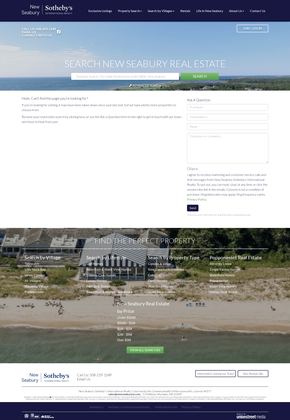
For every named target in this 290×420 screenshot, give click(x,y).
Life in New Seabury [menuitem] (209, 11)
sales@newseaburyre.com (124, 394)
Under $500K (126, 317)
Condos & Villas (159, 264)
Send (193, 208)
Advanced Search (147, 85)
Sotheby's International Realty (129, 407)
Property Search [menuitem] (129, 11)
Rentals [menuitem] (185, 11)
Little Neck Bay (35, 269)
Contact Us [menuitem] (257, 11)
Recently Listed (220, 264)
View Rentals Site (253, 373)
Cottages (154, 275)
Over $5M (124, 340)
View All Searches (145, 350)
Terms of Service (241, 215)
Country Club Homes (101, 275)
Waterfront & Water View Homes (108, 269)
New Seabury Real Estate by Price (143, 307)
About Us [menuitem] (235, 11)
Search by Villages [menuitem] (160, 11)
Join (246, 28)
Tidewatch (32, 264)
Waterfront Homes (160, 286)
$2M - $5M (124, 334)
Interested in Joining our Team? (215, 373)
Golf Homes (94, 264)
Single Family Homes (225, 269)
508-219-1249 (46, 29)
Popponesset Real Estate (236, 257)
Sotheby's (96, 407)
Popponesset (34, 292)
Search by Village (42, 257)
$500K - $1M (126, 323)
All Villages (33, 280)
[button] (200, 76)
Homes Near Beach (223, 292)
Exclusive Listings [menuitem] (100, 11)
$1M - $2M (124, 329)
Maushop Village (36, 286)
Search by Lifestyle (106, 257)
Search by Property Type (173, 257)
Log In (257, 28)
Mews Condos (35, 275)
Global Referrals (166, 407)
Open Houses (157, 280)
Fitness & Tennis (98, 286)
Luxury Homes (96, 280)
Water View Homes (161, 292)
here (82, 117)
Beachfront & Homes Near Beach (109, 292)
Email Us (29, 32)
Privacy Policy (196, 199)
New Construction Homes (166, 269)
